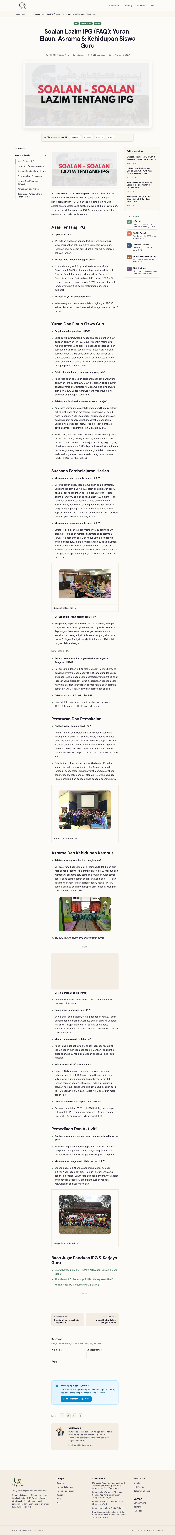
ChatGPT (76, 137)
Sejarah (59, 1495)
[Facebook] (62, 1415)
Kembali (21, 148)
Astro (145, 1530)
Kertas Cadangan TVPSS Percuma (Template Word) (107, 1502)
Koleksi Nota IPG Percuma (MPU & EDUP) (77, 1284)
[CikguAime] (22, 5)
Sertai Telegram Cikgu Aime (76, 1399)
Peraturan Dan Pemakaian (30, 176)
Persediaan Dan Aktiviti (28, 189)
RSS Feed (138, 1511)
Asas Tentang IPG (26, 161)
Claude (88, 137)
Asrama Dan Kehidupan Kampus (28, 182)
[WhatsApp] (74, 1415)
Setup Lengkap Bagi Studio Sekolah (108, 1508)
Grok (111, 137)
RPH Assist (139, 1487)
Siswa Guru (86, 23)
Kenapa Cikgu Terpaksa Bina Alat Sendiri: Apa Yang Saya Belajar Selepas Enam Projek (107, 1495)
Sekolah (60, 1483)
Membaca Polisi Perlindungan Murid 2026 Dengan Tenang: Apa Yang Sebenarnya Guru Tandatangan (108, 1485)
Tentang (128, 5)
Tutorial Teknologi (64, 1487)
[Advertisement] (85, 971)
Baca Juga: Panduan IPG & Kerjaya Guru (30, 195)
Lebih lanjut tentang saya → (80, 1445)
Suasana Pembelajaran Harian (32, 171)
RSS (152, 5)
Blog (58, 1499)
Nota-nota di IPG (60, 651)
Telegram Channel (142, 1491)
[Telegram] (80, 1415)
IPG (30, 14)
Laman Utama (114, 5)
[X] (68, 1415)
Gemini (100, 137)
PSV (58, 1503)
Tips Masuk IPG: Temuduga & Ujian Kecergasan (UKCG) (84, 1279)
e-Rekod (138, 1483)
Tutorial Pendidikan (65, 1491)
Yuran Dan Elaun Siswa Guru (31, 166)
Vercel (160, 1530)
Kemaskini (141, 5)
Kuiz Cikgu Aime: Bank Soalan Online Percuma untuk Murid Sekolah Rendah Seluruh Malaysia (109, 1514)
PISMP (97, 23)
